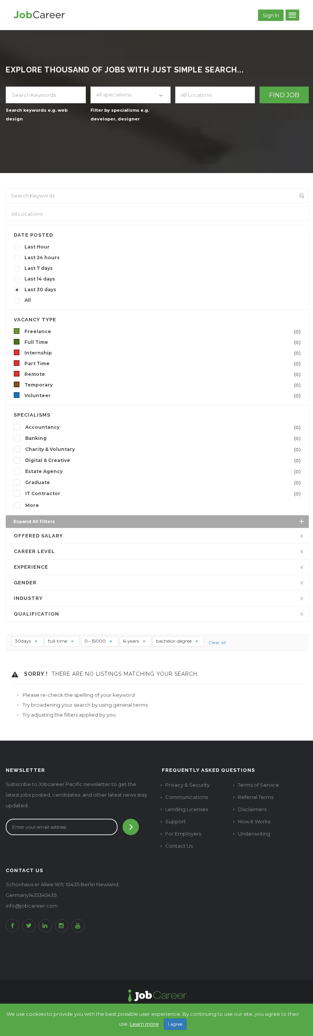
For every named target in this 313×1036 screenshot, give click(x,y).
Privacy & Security (187, 785)
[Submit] (131, 827)
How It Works (254, 821)
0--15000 (95, 641)
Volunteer (162, 396)
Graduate (163, 483)
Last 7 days (38, 268)
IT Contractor (163, 494)
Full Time (162, 342)
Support (175, 821)
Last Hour (37, 247)
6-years (131, 641)
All (27, 300)
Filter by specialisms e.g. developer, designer (119, 114)
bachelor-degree (174, 641)
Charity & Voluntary (163, 449)
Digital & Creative (163, 460)
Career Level (34, 551)
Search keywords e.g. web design (37, 114)
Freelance (162, 332)
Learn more (144, 1024)
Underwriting (254, 834)
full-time (58, 641)
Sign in (271, 15)
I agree (175, 1024)
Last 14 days (39, 279)
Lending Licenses (186, 809)
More (32, 505)
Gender (25, 582)
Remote (162, 374)
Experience (31, 567)
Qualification (36, 614)
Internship (162, 353)
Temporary (162, 385)
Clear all (217, 642)
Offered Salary (38, 536)
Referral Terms (255, 797)
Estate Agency (163, 471)
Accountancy (163, 427)
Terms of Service (258, 785)
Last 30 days (40, 289)
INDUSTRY (28, 598)
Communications (186, 797)
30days (23, 641)
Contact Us (179, 846)
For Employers (183, 834)
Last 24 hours (42, 257)
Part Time (162, 364)
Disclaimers (252, 809)
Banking (163, 438)
